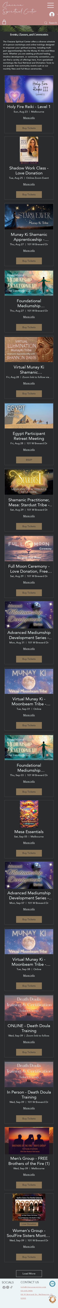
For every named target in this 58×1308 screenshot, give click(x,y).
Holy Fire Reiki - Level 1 (29, 106)
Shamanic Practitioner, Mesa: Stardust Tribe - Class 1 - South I (29, 502)
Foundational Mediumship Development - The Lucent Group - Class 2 (29, 303)
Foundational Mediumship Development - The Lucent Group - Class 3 (29, 768)
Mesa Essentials (29, 831)
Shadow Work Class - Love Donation (28, 171)
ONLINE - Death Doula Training (29, 1028)
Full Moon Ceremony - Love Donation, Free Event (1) (29, 569)
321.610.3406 (27, 1291)
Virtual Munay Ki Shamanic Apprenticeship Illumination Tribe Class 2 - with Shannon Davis (29, 370)
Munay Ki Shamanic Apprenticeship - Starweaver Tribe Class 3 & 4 (29, 237)
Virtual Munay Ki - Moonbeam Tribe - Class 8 (29, 701)
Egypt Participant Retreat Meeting (29, 436)
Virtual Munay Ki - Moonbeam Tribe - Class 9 (29, 962)
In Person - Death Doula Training (29, 1095)
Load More (29, 1273)
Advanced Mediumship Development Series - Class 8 (29, 635)
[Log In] (51, 14)
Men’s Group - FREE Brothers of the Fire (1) (29, 1161)
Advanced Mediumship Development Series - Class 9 (29, 895)
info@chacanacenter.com (33, 1287)
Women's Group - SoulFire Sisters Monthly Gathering (29, 1233)
